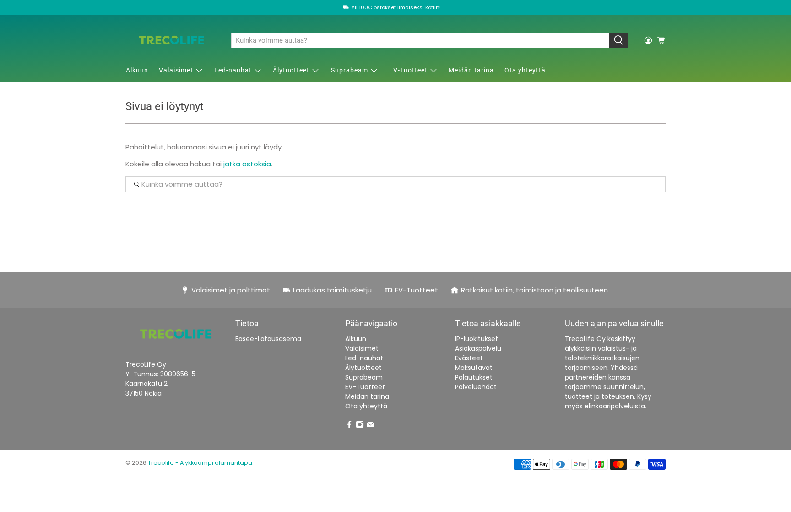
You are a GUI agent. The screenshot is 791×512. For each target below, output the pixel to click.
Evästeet (469, 358)
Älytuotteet (291, 70)
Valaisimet (176, 70)
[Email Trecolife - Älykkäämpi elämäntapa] (370, 426)
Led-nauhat (233, 70)
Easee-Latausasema (268, 338)
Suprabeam (349, 70)
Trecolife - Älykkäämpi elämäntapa (200, 463)
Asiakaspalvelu (478, 348)
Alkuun (137, 70)
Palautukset (474, 377)
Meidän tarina (471, 70)
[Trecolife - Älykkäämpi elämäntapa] (171, 40)
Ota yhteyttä (525, 70)
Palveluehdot (476, 386)
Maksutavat (474, 367)
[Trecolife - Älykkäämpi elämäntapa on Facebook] (349, 426)
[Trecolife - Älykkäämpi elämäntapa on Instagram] (360, 426)
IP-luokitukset (476, 338)
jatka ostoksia (247, 164)
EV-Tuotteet (408, 70)
